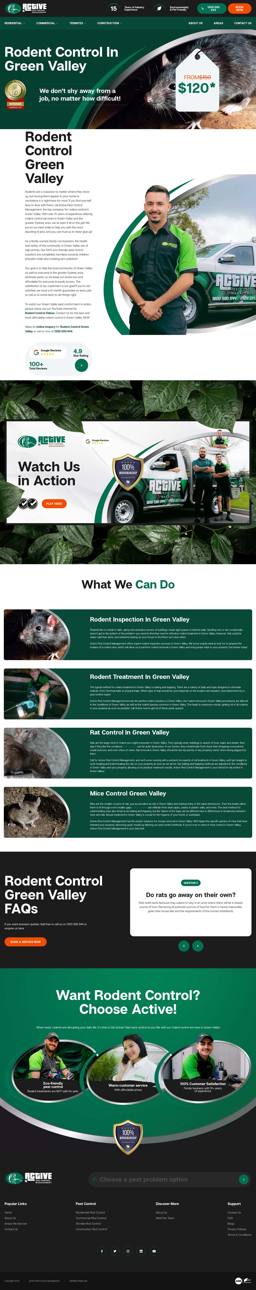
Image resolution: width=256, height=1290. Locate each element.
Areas (218, 23)
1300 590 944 (213, 8)
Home (8, 1212)
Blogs (231, 1223)
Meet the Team (165, 1218)
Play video (54, 503)
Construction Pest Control (91, 1229)
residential (14, 23)
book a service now (25, 942)
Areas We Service (16, 1223)
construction (108, 23)
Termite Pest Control (88, 1223)
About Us (195, 23)
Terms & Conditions (239, 1234)
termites (76, 23)
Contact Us (242, 23)
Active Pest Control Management (44, 1281)
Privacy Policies (237, 1229)
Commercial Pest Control (91, 1218)
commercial (46, 23)
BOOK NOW (240, 8)
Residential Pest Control (90, 1212)
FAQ (230, 1218)
